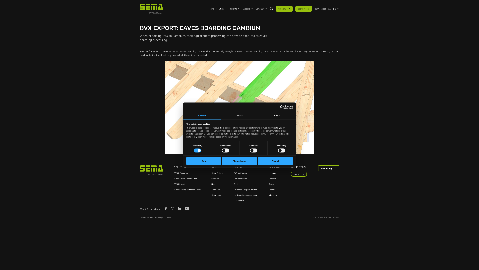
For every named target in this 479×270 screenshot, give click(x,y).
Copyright (159, 217)
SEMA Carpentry (181, 173)
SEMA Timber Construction (185, 178)
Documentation (240, 178)
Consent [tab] (202, 116)
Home (211, 8)
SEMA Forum (239, 200)
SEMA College (217, 173)
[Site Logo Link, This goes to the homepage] (151, 9)
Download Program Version (245, 189)
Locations (273, 173)
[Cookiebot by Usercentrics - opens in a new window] (282, 107)
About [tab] (277, 115)
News (213, 184)
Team (271, 184)
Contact (301, 8)
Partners (272, 178)
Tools (236, 184)
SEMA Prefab (179, 184)
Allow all (275, 161)
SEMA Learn (216, 195)
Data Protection (146, 217)
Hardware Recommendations (246, 195)
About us (273, 195)
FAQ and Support (241, 173)
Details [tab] (240, 115)
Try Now (282, 8)
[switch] (225, 150)
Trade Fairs (216, 189)
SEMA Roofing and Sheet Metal (187, 189)
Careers (272, 189)
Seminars (215, 178)
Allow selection (239, 161)
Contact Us (299, 174)
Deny (203, 161)
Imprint (169, 217)
